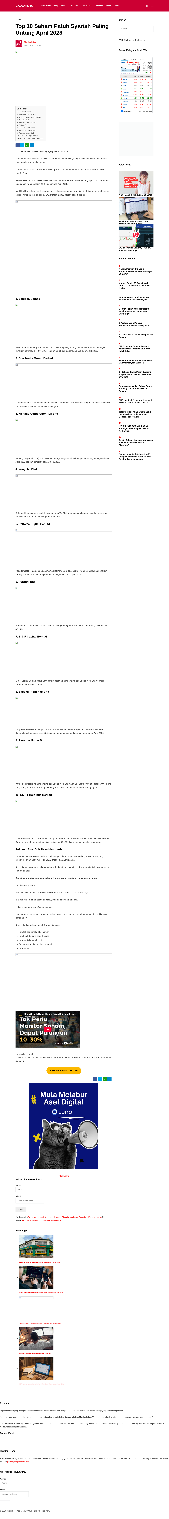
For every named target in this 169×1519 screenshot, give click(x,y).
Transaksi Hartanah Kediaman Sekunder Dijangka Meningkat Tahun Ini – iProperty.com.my (65, 1217)
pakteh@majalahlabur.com (18, 1462)
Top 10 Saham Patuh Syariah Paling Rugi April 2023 (42, 1220)
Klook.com (64, 1176)
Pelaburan (74, 6)
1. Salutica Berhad (24, 112)
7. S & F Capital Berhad (26, 128)
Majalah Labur (25, 5)
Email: (18, 1196)
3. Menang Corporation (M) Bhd (29, 117)
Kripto (116, 6)
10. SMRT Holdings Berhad (27, 136)
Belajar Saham (59, 6)
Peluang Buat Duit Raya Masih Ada (30, 138)
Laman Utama (45, 6)
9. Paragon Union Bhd (25, 133)
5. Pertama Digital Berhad (27, 122)
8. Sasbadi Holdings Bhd (26, 130)
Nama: (18, 1185)
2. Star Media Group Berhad (27, 114)
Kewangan (87, 6)
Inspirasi (99, 6)
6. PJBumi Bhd (22, 125)
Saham (19, 20)
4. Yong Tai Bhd (23, 120)
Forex (108, 6)
